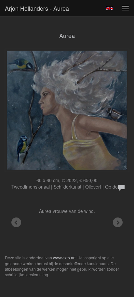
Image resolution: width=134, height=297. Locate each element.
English (109, 8)
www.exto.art (64, 257)
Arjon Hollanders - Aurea (37, 8)
